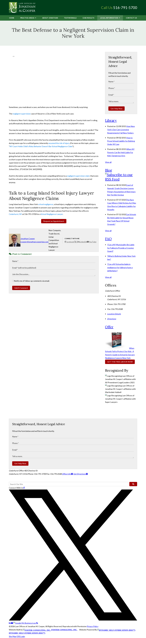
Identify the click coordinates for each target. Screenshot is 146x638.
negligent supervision (22, 113)
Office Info (66, 474)
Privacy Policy (92, 626)
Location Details (114, 314)
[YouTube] (12, 623)
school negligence (45, 204)
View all (108, 162)
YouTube (92, 242)
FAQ (108, 239)
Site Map (12, 636)
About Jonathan (50, 18)
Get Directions (79, 474)
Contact (131, 18)
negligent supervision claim (78, 176)
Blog (108, 170)
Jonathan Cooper (27, 238)
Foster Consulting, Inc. (64, 630)
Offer (109, 327)
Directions (111, 319)
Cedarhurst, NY (15, 214)
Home (11, 18)
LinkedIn (83, 242)
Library (111, 120)
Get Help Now (116, 108)
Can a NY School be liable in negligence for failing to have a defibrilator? (120, 267)
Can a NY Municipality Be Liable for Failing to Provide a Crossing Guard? (120, 247)
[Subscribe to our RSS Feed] (121, 179)
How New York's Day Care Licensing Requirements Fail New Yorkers (121, 129)
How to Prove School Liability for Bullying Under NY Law (121, 141)
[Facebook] (24, 488)
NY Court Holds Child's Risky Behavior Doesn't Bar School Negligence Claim (41, 146)
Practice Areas (27, 18)
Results (88, 18)
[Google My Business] (24, 623)
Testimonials (70, 18)
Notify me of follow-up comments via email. (32, 281)
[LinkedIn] (10, 623)
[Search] (133, 484)
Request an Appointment (53, 221)
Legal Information (109, 18)
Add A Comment (21, 288)
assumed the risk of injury (58, 143)
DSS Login (21, 636)
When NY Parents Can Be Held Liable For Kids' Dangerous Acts (120, 152)
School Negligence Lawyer (52, 214)
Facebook (70, 242)
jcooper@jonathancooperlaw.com (34, 242)
